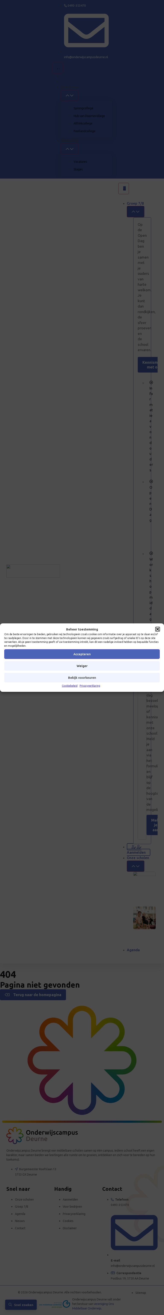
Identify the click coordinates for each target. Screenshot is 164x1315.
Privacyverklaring (90, 685)
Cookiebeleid (70, 685)
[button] (157, 629)
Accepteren (82, 654)
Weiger (82, 666)
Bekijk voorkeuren (82, 677)
